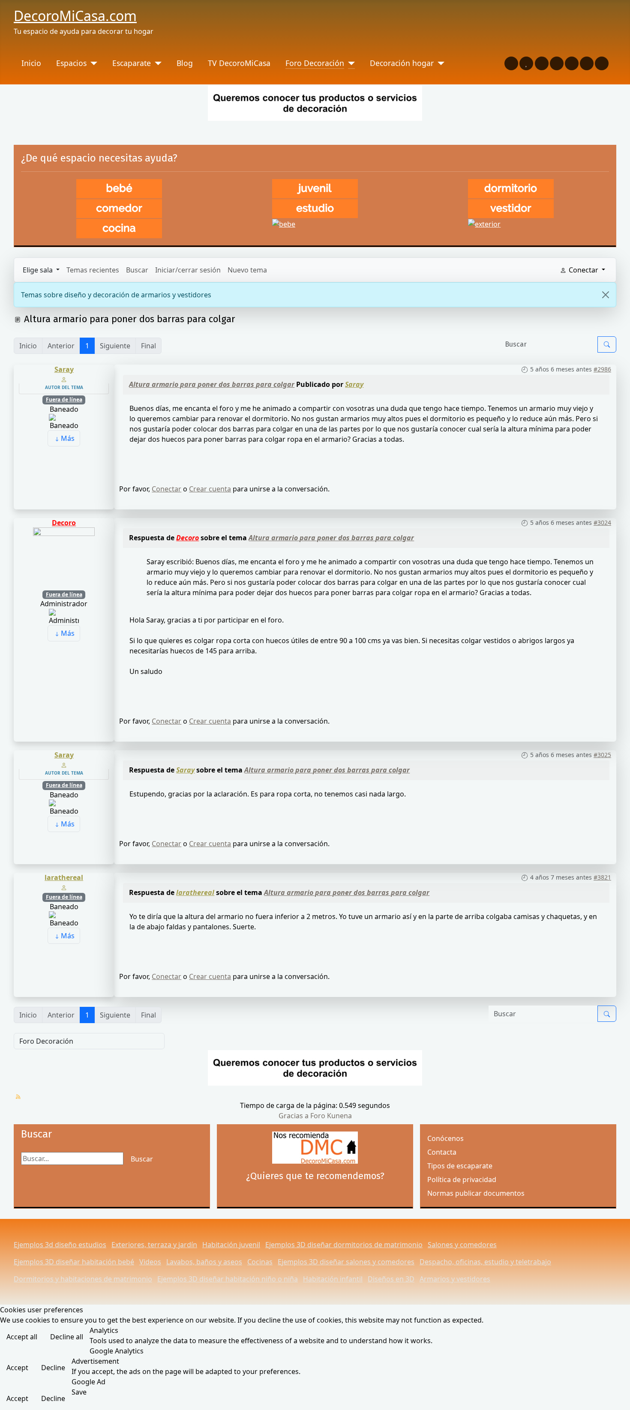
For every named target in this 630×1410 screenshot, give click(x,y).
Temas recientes (92, 270)
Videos (150, 1261)
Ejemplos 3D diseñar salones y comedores (346, 1261)
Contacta (441, 1152)
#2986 (602, 369)
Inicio (31, 63)
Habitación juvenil (231, 1244)
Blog (185, 63)
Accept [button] (17, 1367)
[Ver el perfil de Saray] (64, 378)
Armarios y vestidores (455, 1279)
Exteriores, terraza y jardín (154, 1244)
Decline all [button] (66, 1336)
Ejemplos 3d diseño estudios (60, 1244)
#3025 (602, 755)
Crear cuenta (210, 489)
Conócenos (445, 1138)
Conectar (166, 489)
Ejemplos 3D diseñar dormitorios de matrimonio (344, 1244)
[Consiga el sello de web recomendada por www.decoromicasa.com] (315, 1148)
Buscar (137, 270)
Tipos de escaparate (459, 1166)
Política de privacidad (461, 1179)
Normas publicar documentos (476, 1193)
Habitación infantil (333, 1279)
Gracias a (294, 1115)
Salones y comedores (462, 1244)
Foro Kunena (331, 1115)
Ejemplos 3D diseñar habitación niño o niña (227, 1279)
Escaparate (131, 63)
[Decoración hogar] (439, 63)
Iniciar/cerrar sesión (188, 270)
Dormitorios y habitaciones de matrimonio (83, 1279)
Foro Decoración (314, 63)
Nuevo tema (247, 270)
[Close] (605, 295)
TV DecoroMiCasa (239, 63)
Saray (64, 369)
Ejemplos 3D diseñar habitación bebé (74, 1261)
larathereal (64, 877)
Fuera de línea (64, 399)
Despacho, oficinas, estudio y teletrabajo (485, 1261)
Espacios (71, 63)
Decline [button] (53, 1367)
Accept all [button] (21, 1336)
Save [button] (79, 1392)
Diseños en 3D (391, 1279)
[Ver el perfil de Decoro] (64, 557)
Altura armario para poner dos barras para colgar (211, 384)
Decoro (64, 522)
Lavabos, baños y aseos (204, 1261)
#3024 (602, 522)
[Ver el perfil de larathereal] (64, 887)
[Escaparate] (156, 63)
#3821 (602, 877)
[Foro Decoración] (349, 63)
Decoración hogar (402, 63)
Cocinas (260, 1261)
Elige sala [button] (38, 270)
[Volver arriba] (619, 1399)
